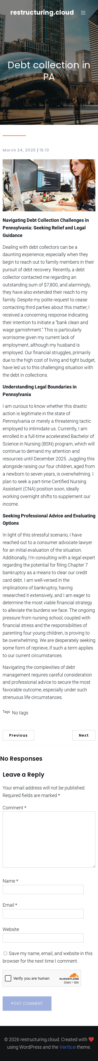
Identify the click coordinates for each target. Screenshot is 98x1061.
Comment (14, 807)
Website (11, 929)
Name (10, 881)
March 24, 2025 (19, 150)
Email (10, 905)
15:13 (44, 150)
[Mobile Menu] (83, 12)
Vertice (67, 1047)
